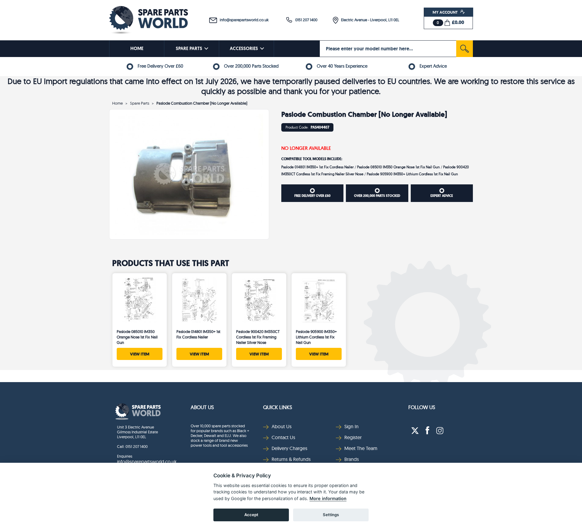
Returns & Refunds (291, 459)
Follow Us (421, 407)
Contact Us (283, 437)
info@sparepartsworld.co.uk (243, 19)
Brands (351, 459)
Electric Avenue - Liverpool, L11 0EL (368, 19)
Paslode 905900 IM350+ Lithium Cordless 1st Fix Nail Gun (412, 174)
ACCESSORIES (244, 48)
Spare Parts (139, 103)
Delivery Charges (289, 448)
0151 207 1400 (305, 19)
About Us (202, 407)
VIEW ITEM (139, 354)
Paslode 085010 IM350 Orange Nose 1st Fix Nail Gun (399, 167)
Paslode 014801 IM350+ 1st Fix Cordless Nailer (318, 167)
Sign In (351, 426)
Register (353, 437)
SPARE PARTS (189, 48)
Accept (251, 514)
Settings (331, 514)
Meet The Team (360, 448)
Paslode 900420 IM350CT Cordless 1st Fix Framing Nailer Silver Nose (258, 337)
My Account (446, 12)
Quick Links (277, 407)
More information (327, 498)
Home (117, 103)
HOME (136, 48)
